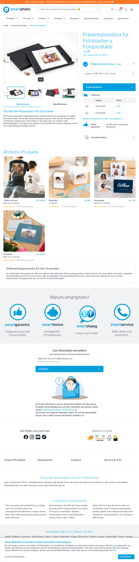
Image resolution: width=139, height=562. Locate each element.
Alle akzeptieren (125, 557)
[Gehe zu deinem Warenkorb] (132, 9)
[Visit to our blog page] (38, 437)
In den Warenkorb (94, 87)
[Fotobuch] (24, 231)
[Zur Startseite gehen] (16, 9)
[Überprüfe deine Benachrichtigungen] (126, 9)
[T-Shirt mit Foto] (24, 177)
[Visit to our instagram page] (32, 437)
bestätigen (43, 369)
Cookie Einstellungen (14, 557)
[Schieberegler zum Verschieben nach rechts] (74, 58)
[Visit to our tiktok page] (44, 437)
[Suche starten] (98, 9)
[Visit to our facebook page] (26, 437)
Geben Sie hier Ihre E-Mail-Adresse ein (55, 358)
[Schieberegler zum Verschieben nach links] (7, 58)
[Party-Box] (69, 177)
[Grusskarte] (115, 177)
